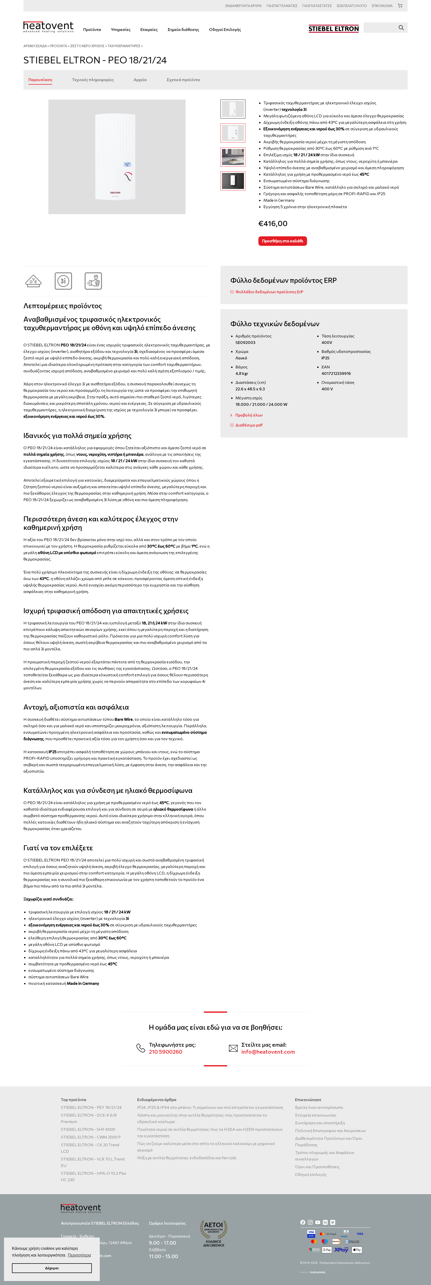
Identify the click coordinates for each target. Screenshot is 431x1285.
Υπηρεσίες (120, 29)
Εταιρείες (149, 29)
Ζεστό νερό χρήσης (87, 46)
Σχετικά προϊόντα (183, 79)
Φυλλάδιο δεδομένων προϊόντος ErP (269, 291)
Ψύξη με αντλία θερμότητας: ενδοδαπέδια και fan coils (186, 1157)
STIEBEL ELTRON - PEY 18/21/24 (91, 1107)
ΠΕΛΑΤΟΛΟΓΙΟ (352, 6)
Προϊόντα (92, 29)
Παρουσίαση (40, 79)
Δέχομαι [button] (52, 1268)
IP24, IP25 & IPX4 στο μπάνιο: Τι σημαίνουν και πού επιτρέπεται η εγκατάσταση (210, 1107)
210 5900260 (165, 1051)
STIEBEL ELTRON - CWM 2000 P (91, 1137)
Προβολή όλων (249, 415)
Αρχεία (140, 79)
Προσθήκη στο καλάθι (282, 240)
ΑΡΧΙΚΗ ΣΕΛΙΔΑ (35, 46)
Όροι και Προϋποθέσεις (317, 1166)
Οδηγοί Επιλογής (225, 29)
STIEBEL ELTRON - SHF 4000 (88, 1129)
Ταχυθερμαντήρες (124, 46)
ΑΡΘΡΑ (243, 6)
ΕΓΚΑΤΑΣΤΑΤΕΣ (317, 6)
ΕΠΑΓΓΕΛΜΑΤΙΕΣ (282, 6)
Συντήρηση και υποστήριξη (320, 1122)
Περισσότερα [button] (79, 1255)
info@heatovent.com (268, 1051)
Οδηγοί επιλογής (311, 1174)
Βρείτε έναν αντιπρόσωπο (319, 1107)
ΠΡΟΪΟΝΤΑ (58, 46)
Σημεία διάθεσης (183, 29)
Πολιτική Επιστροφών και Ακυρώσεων (330, 1130)
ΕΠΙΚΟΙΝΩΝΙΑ (382, 6)
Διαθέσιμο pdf (249, 425)
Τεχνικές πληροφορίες (93, 79)
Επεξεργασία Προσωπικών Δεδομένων (345, 1262)
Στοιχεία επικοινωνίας (315, 1115)
